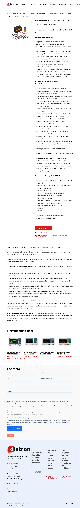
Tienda (14, 13)
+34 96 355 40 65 (13, 466)
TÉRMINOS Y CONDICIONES (14, 505)
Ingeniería (64, 235)
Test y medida (23, 13)
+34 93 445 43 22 (13, 484)
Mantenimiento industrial (37, 13)
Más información (44, 228)
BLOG (23, 505)
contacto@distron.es (12, 469)
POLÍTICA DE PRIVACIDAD (22, 503)
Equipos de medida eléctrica (55, 13)
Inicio (8, 13)
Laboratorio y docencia (40, 236)
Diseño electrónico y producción (48, 235)
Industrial (59, 235)
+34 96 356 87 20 (13, 463)
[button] (31, 21)
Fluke (42, 232)
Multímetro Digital (48, 232)
